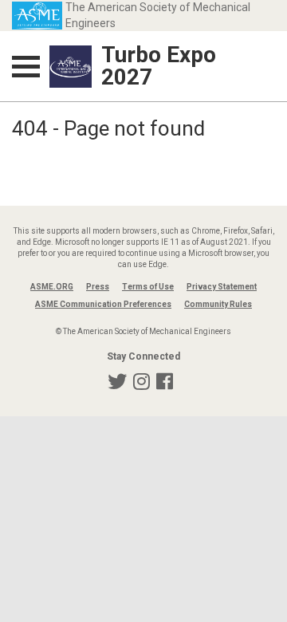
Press (97, 286)
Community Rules (218, 304)
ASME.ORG (51, 286)
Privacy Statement (222, 286)
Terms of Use (148, 286)
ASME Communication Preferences (103, 304)
